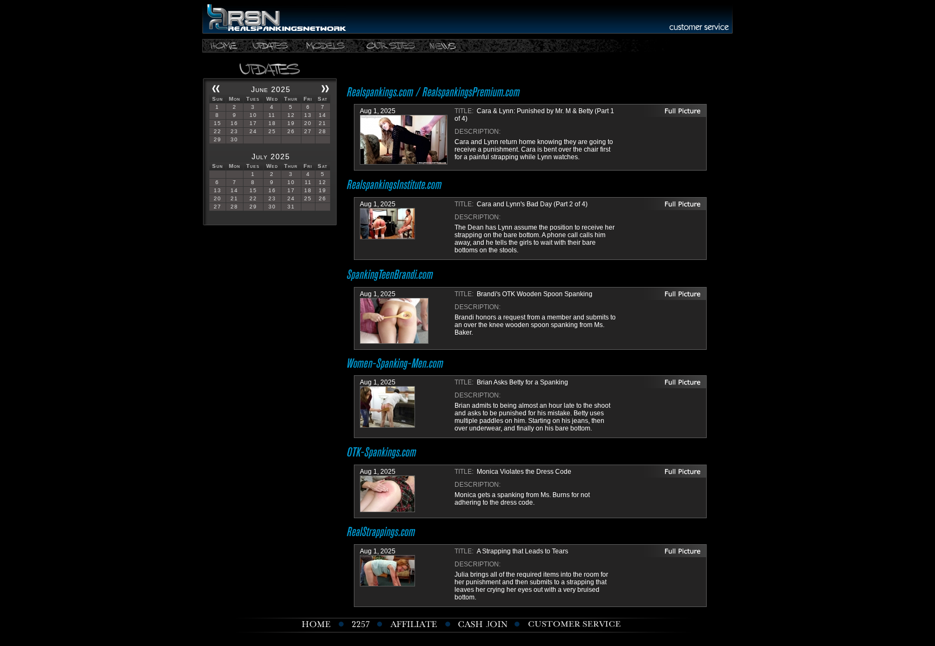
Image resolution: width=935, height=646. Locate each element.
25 (272, 131)
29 (217, 139)
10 (253, 115)
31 (291, 207)
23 (234, 131)
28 (322, 131)
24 (253, 131)
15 (217, 123)
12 (291, 115)
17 (253, 123)
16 (234, 123)
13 (308, 115)
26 (291, 131)
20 (308, 123)
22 (217, 131)
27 (308, 131)
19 (291, 123)
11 (271, 115)
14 (322, 115)
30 (234, 139)
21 (322, 123)
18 (272, 123)
